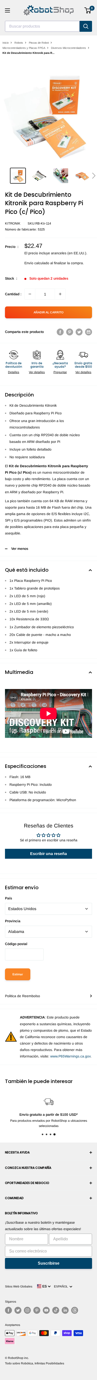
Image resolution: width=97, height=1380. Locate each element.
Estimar (17, 974)
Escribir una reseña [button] (48, 854)
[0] (88, 10)
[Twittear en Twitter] (79, 331)
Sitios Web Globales (18, 1286)
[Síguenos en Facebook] (8, 1310)
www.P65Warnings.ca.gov (70, 1056)
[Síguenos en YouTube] (46, 1310)
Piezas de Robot (39, 42)
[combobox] (42, 26)
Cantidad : (13, 294)
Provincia (12, 921)
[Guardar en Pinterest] (69, 331)
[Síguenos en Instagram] (27, 1310)
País (8, 898)
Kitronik (12, 223)
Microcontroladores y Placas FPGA (23, 47)
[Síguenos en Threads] (74, 1310)
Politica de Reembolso (22, 996)
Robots (18, 42)
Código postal (16, 944)
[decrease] (30, 294)
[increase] (60, 294)
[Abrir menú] (7, 10)
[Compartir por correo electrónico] (88, 331)
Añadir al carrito (48, 312)
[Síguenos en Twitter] (17, 1310)
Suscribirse (48, 1263)
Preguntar (60, 372)
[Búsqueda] (86, 26)
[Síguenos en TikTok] (55, 1310)
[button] (93, 175)
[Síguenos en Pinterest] (36, 1310)
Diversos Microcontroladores (68, 47)
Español (61, 1286)
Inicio (5, 42)
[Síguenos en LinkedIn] (65, 1310)
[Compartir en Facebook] (60, 331)
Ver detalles (37, 372)
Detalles (13, 372)
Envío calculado (36, 263)
